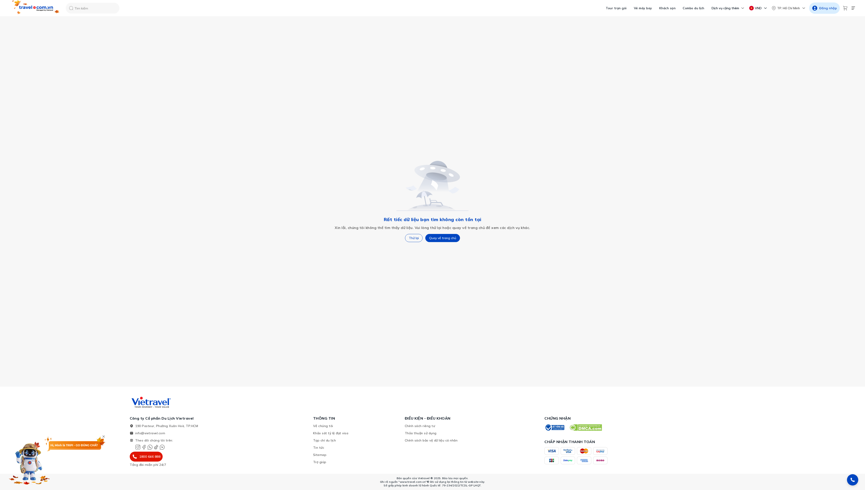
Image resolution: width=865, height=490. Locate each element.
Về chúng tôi (323, 426)
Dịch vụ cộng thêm (725, 8)
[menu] (853, 8)
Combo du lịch (693, 8)
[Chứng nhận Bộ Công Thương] (554, 427)
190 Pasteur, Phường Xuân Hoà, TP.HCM (166, 426)
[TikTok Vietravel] (156, 447)
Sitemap (320, 455)
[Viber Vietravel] (150, 447)
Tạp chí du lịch (324, 440)
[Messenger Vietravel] (162, 447)
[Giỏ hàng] (845, 8)
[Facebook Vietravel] (144, 447)
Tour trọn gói (616, 8)
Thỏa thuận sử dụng (421, 433)
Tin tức (318, 448)
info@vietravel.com (150, 433)
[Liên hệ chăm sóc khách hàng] (852, 479)
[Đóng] (103, 436)
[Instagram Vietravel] (138, 447)
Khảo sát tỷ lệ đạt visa (330, 433)
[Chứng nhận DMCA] (585, 427)
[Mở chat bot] (29, 461)
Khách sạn (667, 8)
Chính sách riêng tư (420, 426)
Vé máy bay (643, 8)
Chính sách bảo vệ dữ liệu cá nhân (431, 440)
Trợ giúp (319, 462)
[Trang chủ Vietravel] (36, 8)
